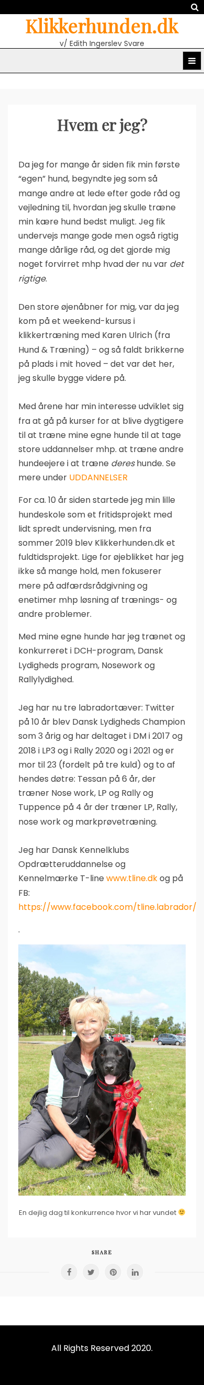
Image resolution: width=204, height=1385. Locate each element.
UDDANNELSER (98, 477)
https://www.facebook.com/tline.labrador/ (107, 907)
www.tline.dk (131, 878)
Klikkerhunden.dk (102, 25)
